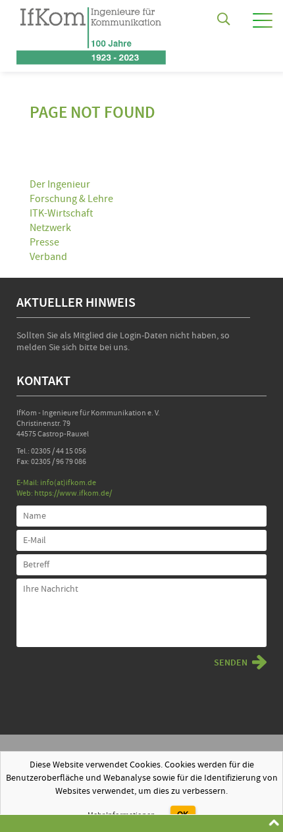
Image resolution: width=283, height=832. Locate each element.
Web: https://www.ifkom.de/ (64, 493)
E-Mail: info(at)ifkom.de (56, 483)
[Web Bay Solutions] (91, 32)
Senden (230, 663)
